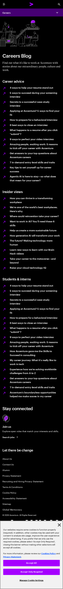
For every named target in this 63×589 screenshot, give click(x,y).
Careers (6, 12)
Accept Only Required (31, 572)
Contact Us (8, 464)
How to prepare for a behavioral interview (33, 119)
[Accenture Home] (31, 4)
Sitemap (6, 503)
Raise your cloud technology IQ (28, 267)
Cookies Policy (48, 554)
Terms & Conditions (12, 487)
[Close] (59, 525)
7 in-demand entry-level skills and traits (32, 162)
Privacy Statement (11, 475)
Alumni (6, 470)
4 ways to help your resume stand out (31, 87)
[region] (31, 555)
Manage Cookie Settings (32, 580)
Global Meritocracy (12, 509)
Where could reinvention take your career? (34, 216)
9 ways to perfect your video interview (32, 139)
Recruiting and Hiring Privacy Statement (22, 481)
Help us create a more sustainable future (33, 230)
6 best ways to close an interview (29, 125)
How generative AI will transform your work (35, 235)
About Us (7, 458)
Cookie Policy (9, 492)
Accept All (31, 563)
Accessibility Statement (14, 498)
